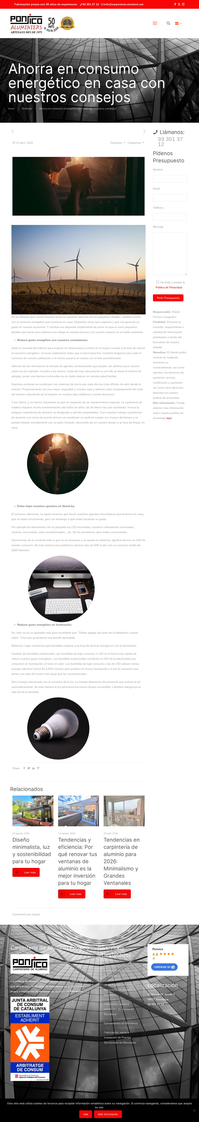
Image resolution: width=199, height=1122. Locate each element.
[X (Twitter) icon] (179, 4)
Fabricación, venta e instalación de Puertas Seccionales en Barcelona (120, 1037)
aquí (169, 418)
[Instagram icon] (183, 4)
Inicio (11, 108)
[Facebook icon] (175, 4)
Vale (85, 1114)
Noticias (27, 108)
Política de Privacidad (169, 287)
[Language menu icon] (178, 23)
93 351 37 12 (91, 4)
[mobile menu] (155, 23)
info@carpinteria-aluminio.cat (123, 4)
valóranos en (162, 967)
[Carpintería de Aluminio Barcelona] (34, 23)
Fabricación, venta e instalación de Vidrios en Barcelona (119, 1009)
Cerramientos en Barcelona (121, 1023)
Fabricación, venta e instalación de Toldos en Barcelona (119, 970)
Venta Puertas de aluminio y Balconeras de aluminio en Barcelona (121, 989)
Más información (108, 1114)
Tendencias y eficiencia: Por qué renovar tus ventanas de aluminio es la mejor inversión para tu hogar (77, 861)
